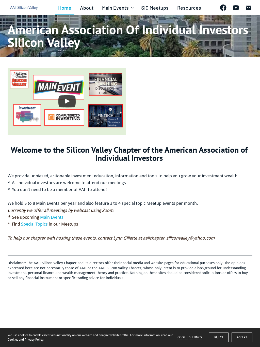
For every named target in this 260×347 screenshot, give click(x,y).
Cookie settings (189, 337)
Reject (218, 337)
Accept (242, 337)
